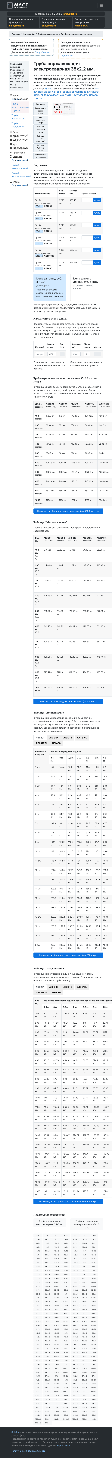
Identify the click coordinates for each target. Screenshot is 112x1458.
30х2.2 (75, 1286)
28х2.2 (75, 1282)
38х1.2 (38, 1317)
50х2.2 (38, 1353)
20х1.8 (56, 1270)
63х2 (94, 1384)
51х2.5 (66, 1356)
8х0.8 (38, 1235)
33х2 (94, 1294)
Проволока (19, 152)
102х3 (84, 1419)
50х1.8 (84, 1349)
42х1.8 (56, 1329)
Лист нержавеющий (20, 132)
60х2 (75, 1380)
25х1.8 (56, 1278)
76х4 (56, 1407)
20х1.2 (93, 1267)
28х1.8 (56, 1282)
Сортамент (40, 104)
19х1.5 (47, 1267)
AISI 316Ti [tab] (41, 743)
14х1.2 (56, 1247)
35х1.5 (66, 1306)
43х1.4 (66, 1333)
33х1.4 (66, 1294)
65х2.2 (56, 1392)
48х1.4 (47, 1345)
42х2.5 (84, 1329)
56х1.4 (75, 1368)
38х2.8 (38, 1321)
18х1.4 (38, 1263)
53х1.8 (56, 1360)
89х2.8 (56, 1415)
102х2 (47, 1419)
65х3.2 (93, 1392)
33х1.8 (84, 1294)
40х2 (38, 1325)
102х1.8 (38, 1419)
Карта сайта (63, 1445)
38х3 (47, 1321)
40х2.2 (47, 1325)
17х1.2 (94, 1255)
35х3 (56, 1310)
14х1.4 (66, 1247)
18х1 (84, 1259)
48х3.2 (56, 1349)
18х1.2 (94, 1259)
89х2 (94, 1411)
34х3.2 (38, 1306)
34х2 (56, 1302)
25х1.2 (93, 1274)
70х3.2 (65, 1399)
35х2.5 (38, 1310)
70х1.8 (75, 1396)
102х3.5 (38, 1423)
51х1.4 (84, 1353)
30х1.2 (93, 1282)
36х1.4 (84, 1310)
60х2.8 (38, 1384)
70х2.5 (38, 1399)
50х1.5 (75, 1349)
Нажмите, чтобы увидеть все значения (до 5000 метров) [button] (68, 511)
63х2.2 (38, 1388)
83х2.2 (84, 1407)
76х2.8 (84, 1403)
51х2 (47, 1356)
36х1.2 (75, 1310)
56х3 (75, 1372)
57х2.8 (84, 1376)
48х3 (47, 1349)
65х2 (47, 1392)
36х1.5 (93, 1310)
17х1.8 (56, 1259)
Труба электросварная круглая (20, 107)
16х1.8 (56, 1255)
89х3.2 (75, 1415)
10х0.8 (93, 1235)
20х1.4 (38, 1270)
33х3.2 (75, 1298)
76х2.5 (75, 1403)
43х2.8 (56, 1337)
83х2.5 (93, 1407)
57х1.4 (93, 1372)
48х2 (75, 1345)
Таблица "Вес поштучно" (40, 138)
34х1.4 (93, 1298)
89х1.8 (84, 1411)
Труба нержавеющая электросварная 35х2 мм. (50, 1223)
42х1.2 (93, 1325)
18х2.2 (75, 1263)
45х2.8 (84, 1341)
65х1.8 (38, 1392)
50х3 (66, 1353)
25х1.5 (47, 1278)
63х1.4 (66, 1384)
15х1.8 (66, 1251)
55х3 (56, 1368)
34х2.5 (75, 1302)
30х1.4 (38, 1286)
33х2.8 (56, 1298)
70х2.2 (93, 1396)
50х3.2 (75, 1353)
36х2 (47, 1313)
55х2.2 (93, 1364)
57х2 (56, 1376)
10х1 (38, 1239)
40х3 (75, 1325)
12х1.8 (84, 1243)
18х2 (66, 1263)
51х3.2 (93, 1356)
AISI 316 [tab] (67, 737)
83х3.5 (65, 1411)
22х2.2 (75, 1274)
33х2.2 (38, 1298)
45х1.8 (47, 1341)
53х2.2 (75, 1360)
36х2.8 (75, 1313)
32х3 (38, 1294)
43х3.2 (75, 1337)
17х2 (65, 1259)
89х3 (66, 1415)
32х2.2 (75, 1290)
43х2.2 (38, 1337)
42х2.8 (93, 1329)
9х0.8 (66, 1235)
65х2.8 (75, 1392)
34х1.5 (38, 1302)
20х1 (84, 1267)
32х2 (66, 1290)
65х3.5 (38, 1396)
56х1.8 (93, 1368)
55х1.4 (56, 1364)
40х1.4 (75, 1321)
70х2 (84, 1396)
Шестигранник (20, 148)
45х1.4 (93, 1337)
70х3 (56, 1399)
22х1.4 (38, 1274)
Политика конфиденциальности (28, 1450)
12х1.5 (75, 1243)
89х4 (94, 1415)
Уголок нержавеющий (20, 181)
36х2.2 (56, 1313)
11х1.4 (75, 1239)
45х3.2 (38, 1345)
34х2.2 (65, 1302)
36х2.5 (65, 1313)
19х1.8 (56, 1267)
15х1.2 (38, 1251)
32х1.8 (56, 1290)
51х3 (84, 1356)
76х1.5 (38, 1403)
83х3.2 (56, 1411)
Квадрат (17, 140)
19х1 (84, 1263)
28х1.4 (38, 1282)
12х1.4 (66, 1243)
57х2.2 (65, 1376)
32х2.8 (93, 1290)
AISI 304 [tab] (53, 737)
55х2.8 (47, 1368)
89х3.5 (84, 1415)
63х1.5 (75, 1384)
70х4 (84, 1399)
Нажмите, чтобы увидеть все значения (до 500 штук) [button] (68, 1201)
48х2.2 (84, 1345)
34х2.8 (84, 1302)
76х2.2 (65, 1403)
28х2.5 (84, 1282)
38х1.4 (47, 1317)
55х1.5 (66, 1364)
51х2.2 (56, 1356)
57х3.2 (38, 1380)
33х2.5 (47, 1298)
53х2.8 (93, 1360)
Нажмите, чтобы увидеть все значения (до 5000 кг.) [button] (68, 701)
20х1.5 (47, 1270)
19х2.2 (75, 1267)
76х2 (56, 1403)
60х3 (47, 1384)
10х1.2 (47, 1239)
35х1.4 (56, 1306)
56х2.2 (47, 1372)
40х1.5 (84, 1321)
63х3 (66, 1388)
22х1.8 (56, 1274)
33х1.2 (56, 1294)
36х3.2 (93, 1313)
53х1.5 (47, 1360)
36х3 (84, 1313)
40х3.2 (84, 1325)
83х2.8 (38, 1411)
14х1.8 (84, 1247)
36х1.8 (38, 1313)
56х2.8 (65, 1372)
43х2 (94, 1333)
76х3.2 (38, 1407)
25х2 (66, 1278)
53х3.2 (47, 1364)
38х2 (75, 1317)
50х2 (94, 1349)
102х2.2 (56, 1419)
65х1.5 (93, 1388)
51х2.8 (75, 1356)
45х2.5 (75, 1341)
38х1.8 (66, 1317)
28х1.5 (47, 1282)
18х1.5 (47, 1263)
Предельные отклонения (40, 155)
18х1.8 (56, 1263)
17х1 (84, 1255)
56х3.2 (84, 1372)
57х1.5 (38, 1376)
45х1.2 (84, 1337)
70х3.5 (75, 1399)
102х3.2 (94, 1419)
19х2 (66, 1267)
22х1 (84, 1270)
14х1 (47, 1247)
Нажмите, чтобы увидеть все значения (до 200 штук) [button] (68, 955)
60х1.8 (66, 1380)
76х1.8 (47, 1403)
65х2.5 (65, 1392)
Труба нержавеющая (20, 95)
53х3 (38, 1364)
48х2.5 (93, 1345)
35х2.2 (93, 1306)
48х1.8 (66, 1345)
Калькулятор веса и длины (40, 110)
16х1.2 (94, 1251)
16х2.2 (75, 1255)
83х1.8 (66, 1407)
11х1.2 (66, 1239)
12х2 (93, 1243)
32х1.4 (38, 1290)
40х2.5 (56, 1325)
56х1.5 (84, 1368)
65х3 (84, 1392)
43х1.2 (56, 1333)
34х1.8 (47, 1302)
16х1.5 (47, 1255)
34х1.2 (84, 1298)
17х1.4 (38, 1259)
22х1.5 (47, 1274)
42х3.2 (47, 1333)
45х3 (94, 1341)
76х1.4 (93, 1399)
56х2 (38, 1372)
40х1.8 (93, 1321)
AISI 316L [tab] (82, 737)
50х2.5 (47, 1353)
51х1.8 (38, 1356)
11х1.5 (84, 1239)
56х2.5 (56, 1372)
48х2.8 (38, 1349)
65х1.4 (84, 1388)
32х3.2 (47, 1294)
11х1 (56, 1239)
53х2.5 (84, 1360)
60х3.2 (56, 1384)
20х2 (66, 1270)
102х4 (47, 1423)
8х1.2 (56, 1235)
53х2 (66, 1360)
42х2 (66, 1329)
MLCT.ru (15, 1432)
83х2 (75, 1407)
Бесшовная (17, 99)
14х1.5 (75, 1247)
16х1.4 (38, 1255)
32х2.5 (84, 1290)
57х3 (93, 1376)
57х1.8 (47, 1376)
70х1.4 (56, 1396)
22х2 (66, 1274)
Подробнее (67, 55)
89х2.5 (47, 1415)
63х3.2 (75, 1388)
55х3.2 (65, 1368)
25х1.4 (38, 1278)
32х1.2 (93, 1286)
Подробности (42, 52)
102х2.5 (66, 1419)
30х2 (66, 1286)
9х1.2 (84, 1235)
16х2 (66, 1255)
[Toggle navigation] (101, 5)
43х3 (66, 1337)
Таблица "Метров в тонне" (40, 129)
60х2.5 (93, 1380)
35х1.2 (47, 1306)
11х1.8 (94, 1239)
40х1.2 (66, 1321)
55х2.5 (38, 1368)
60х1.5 (56, 1380)
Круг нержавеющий (20, 144)
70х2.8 (47, 1399)
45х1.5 (38, 1341)
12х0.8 (38, 1243)
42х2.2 (75, 1329)
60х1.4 (47, 1380)
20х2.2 (75, 1270)
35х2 (84, 1306)
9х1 (75, 1235)
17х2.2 (75, 1259)
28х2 (66, 1282)
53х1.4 (38, 1360)
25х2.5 (84, 1278)
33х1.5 (75, 1294)
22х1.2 (93, 1270)
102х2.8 (75, 1419)
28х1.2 (93, 1278)
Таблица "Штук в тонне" (40, 148)
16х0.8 (75, 1251)
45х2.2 (65, 1341)
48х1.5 (56, 1345)
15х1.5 (56, 1251)
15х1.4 (47, 1251)
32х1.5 (47, 1290)
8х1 (47, 1235)
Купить (97, 200)
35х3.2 (65, 1310)
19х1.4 (38, 1267)
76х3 (93, 1403)
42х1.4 (38, 1329)
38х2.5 (93, 1317)
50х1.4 (66, 1349)
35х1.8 (75, 1306)
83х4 (75, 1411)
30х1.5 (47, 1286)
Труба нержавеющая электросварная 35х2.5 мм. (87, 1224)
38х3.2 (56, 1321)
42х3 (38, 1333)
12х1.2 (56, 1243)
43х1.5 (75, 1333)
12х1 (47, 1243)
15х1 (93, 1247)
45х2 (56, 1341)
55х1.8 (75, 1364)
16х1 (84, 1251)
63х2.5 (47, 1388)
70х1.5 (66, 1396)
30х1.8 (56, 1286)
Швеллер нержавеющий (20, 156)
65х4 (47, 1396)
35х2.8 (47, 1310)
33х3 (66, 1298)
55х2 (84, 1364)
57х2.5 (75, 1376)
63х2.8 (56, 1388)
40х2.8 (65, 1325)
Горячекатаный (19, 160)
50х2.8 (56, 1353)
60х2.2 (84, 1380)
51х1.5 (94, 1353)
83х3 (47, 1411)
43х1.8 (84, 1333)
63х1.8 (84, 1384)
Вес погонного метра (40, 120)
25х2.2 (75, 1278)
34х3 (94, 1302)
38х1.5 (56, 1317)
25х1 (84, 1274)
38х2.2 (84, 1317)
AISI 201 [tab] (40, 737)
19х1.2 (94, 1263)
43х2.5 (47, 1337)
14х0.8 (38, 1247)
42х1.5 (47, 1329)
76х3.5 (47, 1407)
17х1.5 (47, 1259)
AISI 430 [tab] (56, 743)
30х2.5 (84, 1286)
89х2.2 (38, 1415)
